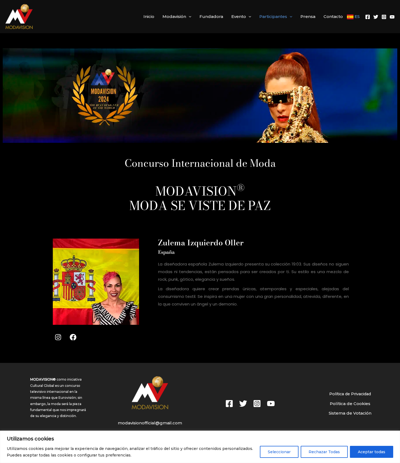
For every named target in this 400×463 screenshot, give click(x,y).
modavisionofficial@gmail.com (150, 422)
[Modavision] (19, 16)
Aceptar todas (371, 451)
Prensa (307, 16)
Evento (238, 16)
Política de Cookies (350, 403)
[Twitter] (375, 16)
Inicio (148, 16)
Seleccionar (279, 451)
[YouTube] (392, 16)
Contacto (333, 16)
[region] (200, 447)
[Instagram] (383, 16)
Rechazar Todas (324, 451)
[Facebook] (367, 16)
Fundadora (211, 16)
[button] (188, 17)
